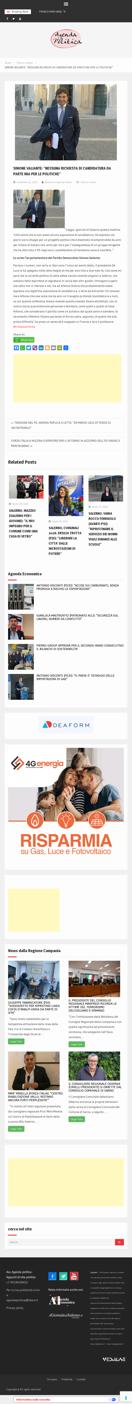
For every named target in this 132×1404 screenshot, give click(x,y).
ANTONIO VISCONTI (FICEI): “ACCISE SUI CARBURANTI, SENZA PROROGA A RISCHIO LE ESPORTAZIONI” (77, 587)
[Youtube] (20, 18)
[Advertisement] (67, 378)
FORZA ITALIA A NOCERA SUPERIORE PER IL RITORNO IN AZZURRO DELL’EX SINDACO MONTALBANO (65, 443)
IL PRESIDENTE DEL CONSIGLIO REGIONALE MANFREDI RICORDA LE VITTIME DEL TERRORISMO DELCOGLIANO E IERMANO (93, 1005)
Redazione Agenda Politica (58, 182)
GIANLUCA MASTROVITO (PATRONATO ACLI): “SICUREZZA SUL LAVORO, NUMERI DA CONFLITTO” (77, 617)
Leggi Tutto (16, 1041)
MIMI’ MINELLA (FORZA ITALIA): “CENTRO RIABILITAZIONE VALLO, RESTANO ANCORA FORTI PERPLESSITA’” (35, 1097)
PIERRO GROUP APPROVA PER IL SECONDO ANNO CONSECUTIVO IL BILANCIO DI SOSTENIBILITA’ (80, 647)
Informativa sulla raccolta (33, 1399)
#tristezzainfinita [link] (24, 326)
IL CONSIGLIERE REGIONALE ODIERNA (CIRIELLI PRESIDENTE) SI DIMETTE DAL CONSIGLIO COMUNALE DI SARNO (95, 1087)
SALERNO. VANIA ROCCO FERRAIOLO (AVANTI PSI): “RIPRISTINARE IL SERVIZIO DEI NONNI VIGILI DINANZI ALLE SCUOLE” (103, 528)
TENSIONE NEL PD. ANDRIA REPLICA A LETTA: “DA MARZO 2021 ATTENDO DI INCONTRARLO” (61, 425)
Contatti (81, 1379)
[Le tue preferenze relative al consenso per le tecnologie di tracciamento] (126, 1398)
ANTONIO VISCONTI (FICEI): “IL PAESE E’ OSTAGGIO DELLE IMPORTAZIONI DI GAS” (75, 677)
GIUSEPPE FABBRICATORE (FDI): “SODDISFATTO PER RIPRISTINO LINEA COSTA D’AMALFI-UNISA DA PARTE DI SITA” (34, 1008)
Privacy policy (15, 1308)
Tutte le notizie (88, 182)
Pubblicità (67, 1379)
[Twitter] (13, 18)
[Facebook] (7, 18)
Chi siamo (52, 1379)
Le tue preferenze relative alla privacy (81, 1399)
